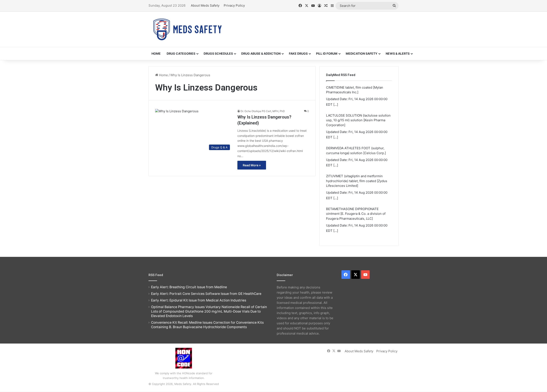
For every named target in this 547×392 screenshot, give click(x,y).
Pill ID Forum (326, 53)
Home (156, 53)
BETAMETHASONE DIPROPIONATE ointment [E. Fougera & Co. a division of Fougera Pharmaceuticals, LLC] (355, 214)
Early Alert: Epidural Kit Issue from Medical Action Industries (198, 300)
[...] (335, 104)
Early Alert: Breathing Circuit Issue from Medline (189, 287)
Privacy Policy (234, 5)
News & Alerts (398, 53)
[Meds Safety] (187, 29)
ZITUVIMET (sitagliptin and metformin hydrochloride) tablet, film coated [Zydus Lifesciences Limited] (356, 181)
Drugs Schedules (218, 53)
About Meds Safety (205, 5)
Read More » (252, 165)
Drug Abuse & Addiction (261, 53)
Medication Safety (361, 53)
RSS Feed (156, 275)
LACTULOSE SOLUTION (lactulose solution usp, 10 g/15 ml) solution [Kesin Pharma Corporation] (358, 120)
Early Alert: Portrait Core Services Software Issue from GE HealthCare (206, 294)
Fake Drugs (298, 53)
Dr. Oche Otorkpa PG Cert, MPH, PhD (263, 111)
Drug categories (181, 53)
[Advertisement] (316, 25)
